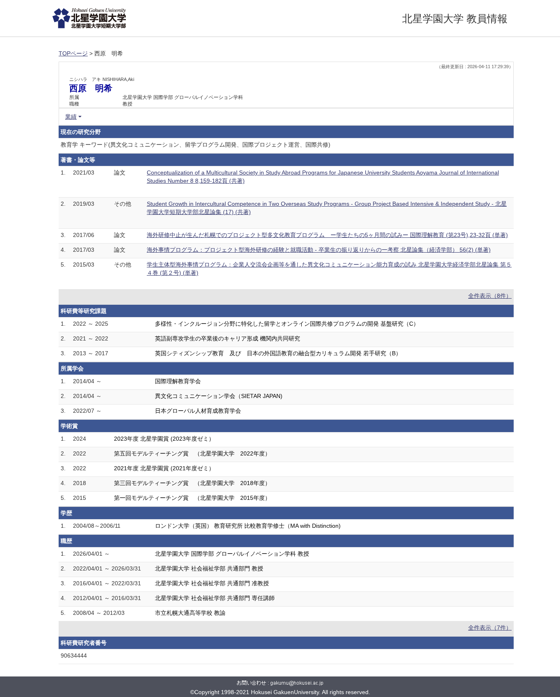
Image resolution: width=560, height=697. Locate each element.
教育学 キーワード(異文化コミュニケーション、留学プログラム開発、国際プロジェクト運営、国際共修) (195, 144)
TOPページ (73, 53)
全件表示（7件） (490, 627)
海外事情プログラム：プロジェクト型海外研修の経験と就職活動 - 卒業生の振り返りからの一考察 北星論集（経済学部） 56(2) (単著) (319, 249)
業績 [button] (71, 116)
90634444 (74, 655)
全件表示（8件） (490, 295)
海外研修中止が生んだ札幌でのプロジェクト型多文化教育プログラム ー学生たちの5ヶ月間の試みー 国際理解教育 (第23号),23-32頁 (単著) (327, 235)
